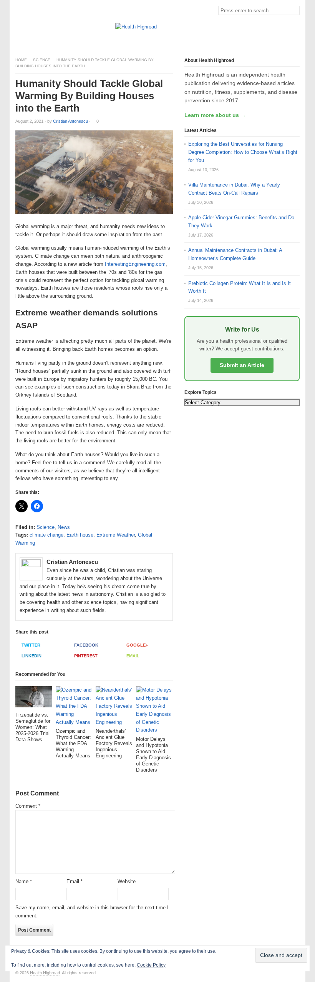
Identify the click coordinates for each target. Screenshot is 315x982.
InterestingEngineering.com (135, 264)
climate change (46, 535)
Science (41, 60)
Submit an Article (242, 365)
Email (132, 656)
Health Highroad (45, 972)
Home (21, 60)
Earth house (79, 535)
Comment (27, 806)
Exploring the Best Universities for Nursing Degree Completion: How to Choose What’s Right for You (242, 152)
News (64, 527)
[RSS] (295, 43)
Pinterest (86, 656)
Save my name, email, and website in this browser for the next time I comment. (92, 912)
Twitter (31, 645)
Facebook (86, 645)
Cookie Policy (151, 965)
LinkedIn (31, 656)
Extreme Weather (115, 535)
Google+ (137, 645)
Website (127, 881)
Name (23, 881)
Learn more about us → (215, 115)
